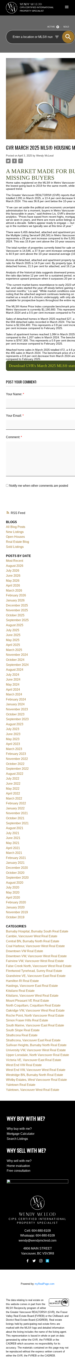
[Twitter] (34, 1261)
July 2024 (12, 674)
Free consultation (18, 1170)
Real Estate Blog (17, 541)
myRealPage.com (44, 1283)
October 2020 (15, 872)
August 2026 (14, 565)
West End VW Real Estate (24, 1065)
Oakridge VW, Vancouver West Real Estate (35, 1010)
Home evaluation (18, 1165)
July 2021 (12, 833)
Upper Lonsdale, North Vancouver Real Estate (37, 1055)
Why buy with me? (19, 1128)
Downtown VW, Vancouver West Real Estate (36, 956)
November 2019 (17, 912)
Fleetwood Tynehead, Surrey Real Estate (34, 970)
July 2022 (12, 778)
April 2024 (13, 689)
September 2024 (17, 664)
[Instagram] (40, 1261)
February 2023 (16, 753)
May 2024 (12, 684)
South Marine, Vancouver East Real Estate (35, 1025)
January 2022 (15, 808)
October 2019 (15, 917)
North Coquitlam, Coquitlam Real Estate (33, 1005)
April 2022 (13, 793)
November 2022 (17, 758)
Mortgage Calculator (20, 1133)
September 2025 (17, 620)
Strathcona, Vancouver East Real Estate (33, 1040)
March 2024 (14, 694)
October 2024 (15, 659)
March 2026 (14, 590)
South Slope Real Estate (23, 1030)
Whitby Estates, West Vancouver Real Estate (36, 1079)
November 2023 (17, 709)
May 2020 (12, 892)
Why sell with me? (19, 1160)
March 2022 (14, 798)
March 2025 (14, 650)
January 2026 (15, 600)
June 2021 (13, 838)
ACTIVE (51, 27)
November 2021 (17, 813)
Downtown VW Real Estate (24, 951)
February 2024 (16, 699)
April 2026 (13, 585)
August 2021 (14, 828)
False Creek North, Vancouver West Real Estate (39, 966)
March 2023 (14, 749)
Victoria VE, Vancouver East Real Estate (33, 1060)
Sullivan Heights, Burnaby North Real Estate (36, 1045)
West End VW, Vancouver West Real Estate (35, 1070)
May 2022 (12, 788)
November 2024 (17, 654)
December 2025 (17, 605)
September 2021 (17, 823)
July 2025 (12, 630)
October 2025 (15, 615)
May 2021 (12, 843)
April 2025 (13, 645)
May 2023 (12, 739)
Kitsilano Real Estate (20, 990)
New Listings (15, 532)
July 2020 (12, 887)
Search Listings (17, 1138)
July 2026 (12, 570)
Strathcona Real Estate (22, 1035)
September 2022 (17, 768)
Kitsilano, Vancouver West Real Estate (32, 995)
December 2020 (17, 867)
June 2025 (13, 635)
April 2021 (13, 848)
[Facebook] (27, 1261)
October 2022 (15, 763)
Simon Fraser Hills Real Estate (27, 1020)
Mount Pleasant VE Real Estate (27, 1000)
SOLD (66, 27)
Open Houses (15, 536)
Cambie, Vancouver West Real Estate (31, 936)
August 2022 (14, 773)
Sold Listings (15, 546)
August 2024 (14, 669)
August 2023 (14, 724)
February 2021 (16, 857)
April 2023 (13, 744)
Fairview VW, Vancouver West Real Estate (35, 961)
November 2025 (17, 610)
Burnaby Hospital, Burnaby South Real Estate (37, 931)
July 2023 (12, 729)
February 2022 (16, 803)
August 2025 (14, 625)
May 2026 (12, 580)
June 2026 (13, 575)
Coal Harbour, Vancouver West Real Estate (35, 946)
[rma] (47, 1261)
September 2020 (17, 877)
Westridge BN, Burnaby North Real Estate (34, 1075)
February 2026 (16, 595)
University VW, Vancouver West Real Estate (36, 1050)
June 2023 (13, 734)
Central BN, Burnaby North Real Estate (32, 941)
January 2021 (15, 862)
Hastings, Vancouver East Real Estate (32, 985)
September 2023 (17, 719)
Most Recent (14, 560)
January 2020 (15, 907)
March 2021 (14, 852)
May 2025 (12, 640)
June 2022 (13, 783)
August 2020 (14, 882)
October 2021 (15, 818)
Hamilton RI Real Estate (22, 981)
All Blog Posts (15, 527)
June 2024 (13, 679)
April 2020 (13, 897)
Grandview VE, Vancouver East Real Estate (36, 975)
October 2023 (15, 714)
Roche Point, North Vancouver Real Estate (35, 1015)
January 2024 (15, 704)
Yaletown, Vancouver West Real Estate (32, 1089)
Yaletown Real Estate (20, 1084)
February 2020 (16, 902)
